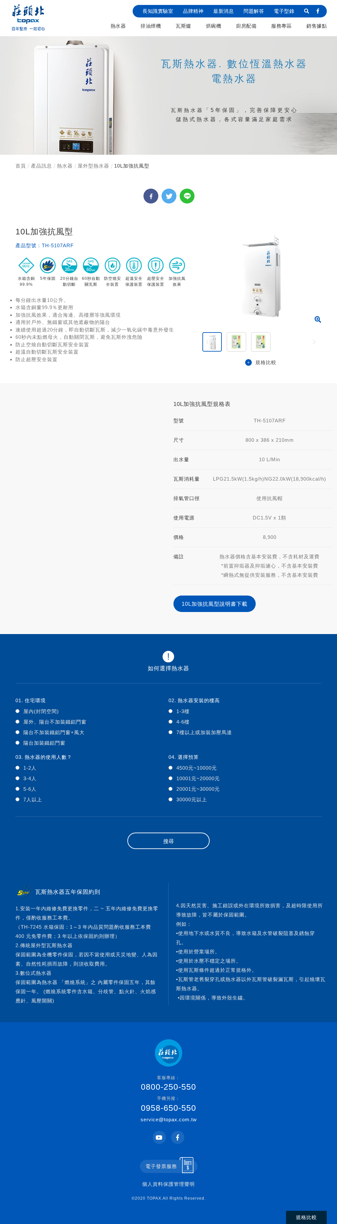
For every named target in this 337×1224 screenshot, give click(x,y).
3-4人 (30, 778)
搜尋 (168, 841)
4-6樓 (183, 722)
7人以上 (32, 799)
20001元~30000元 (198, 789)
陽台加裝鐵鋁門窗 (44, 743)
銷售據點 (316, 26)
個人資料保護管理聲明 (168, 1184)
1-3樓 (183, 711)
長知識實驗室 (158, 11)
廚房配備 (246, 26)
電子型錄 (284, 11)
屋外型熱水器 (93, 166)
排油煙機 (151, 26)
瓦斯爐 (183, 26)
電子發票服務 (161, 1166)
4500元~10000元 (196, 768)
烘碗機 (213, 26)
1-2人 (30, 768)
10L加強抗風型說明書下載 (214, 604)
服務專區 (281, 26)
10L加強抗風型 (131, 166)
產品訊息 (41, 166)
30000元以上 (191, 799)
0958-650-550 (168, 1104)
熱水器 (118, 26)
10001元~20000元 (198, 778)
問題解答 (254, 11)
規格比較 (265, 362)
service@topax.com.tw (169, 1119)
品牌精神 (193, 11)
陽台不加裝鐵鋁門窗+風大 (54, 732)
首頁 (20, 166)
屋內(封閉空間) (41, 711)
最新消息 (223, 11)
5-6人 (30, 789)
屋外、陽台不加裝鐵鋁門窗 (55, 722)
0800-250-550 (168, 1083)
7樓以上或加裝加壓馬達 (204, 732)
